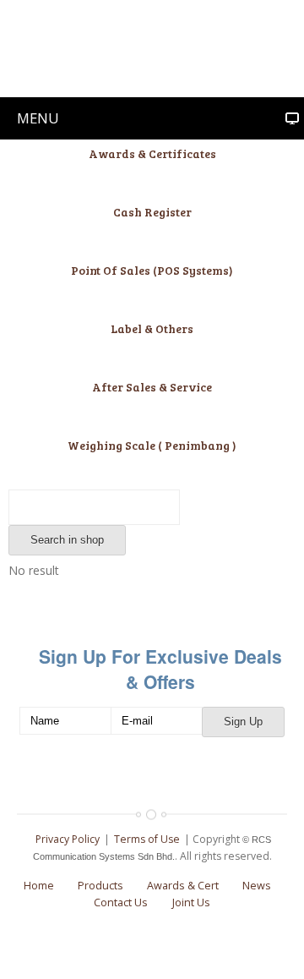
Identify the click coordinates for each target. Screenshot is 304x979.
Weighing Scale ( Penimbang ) (152, 445)
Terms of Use (147, 839)
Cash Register (152, 212)
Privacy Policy (67, 839)
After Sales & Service (152, 387)
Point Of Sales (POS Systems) (152, 270)
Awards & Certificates (152, 153)
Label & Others (152, 328)
